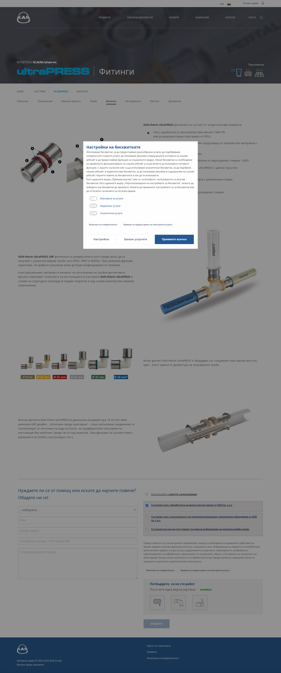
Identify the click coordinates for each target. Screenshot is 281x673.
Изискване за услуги (111, 198)
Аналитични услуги (111, 213)
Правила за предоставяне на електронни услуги (147, 224)
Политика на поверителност (103, 224)
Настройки (101, 239)
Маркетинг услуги (110, 206)
